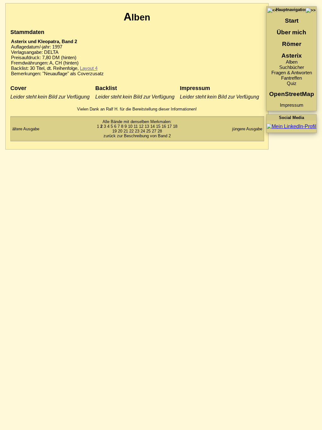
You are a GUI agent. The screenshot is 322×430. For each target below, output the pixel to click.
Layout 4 (88, 68)
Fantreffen (291, 78)
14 (152, 126)
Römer (291, 44)
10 (130, 126)
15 (158, 126)
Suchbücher (291, 67)
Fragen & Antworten (291, 72)
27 (154, 131)
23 (137, 131)
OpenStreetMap (291, 94)
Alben (291, 62)
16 (164, 126)
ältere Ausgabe (25, 129)
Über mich (291, 32)
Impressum (291, 105)
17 (169, 126)
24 (143, 131)
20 (120, 131)
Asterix (291, 55)
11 (136, 126)
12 (141, 126)
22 (131, 131)
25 (148, 131)
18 (175, 126)
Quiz (292, 83)
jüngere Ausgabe (247, 129)
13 (147, 126)
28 (160, 131)
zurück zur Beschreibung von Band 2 (137, 135)
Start (291, 20)
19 (114, 131)
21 (126, 131)
